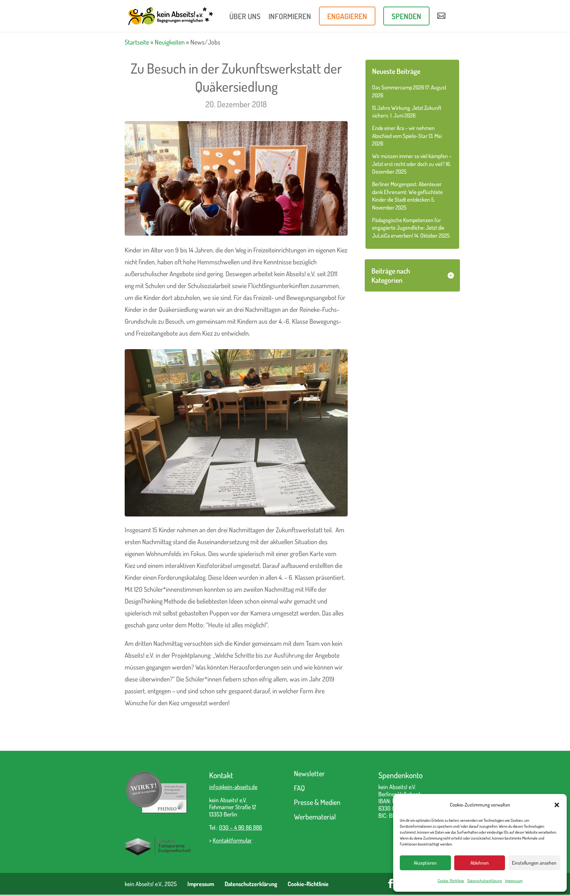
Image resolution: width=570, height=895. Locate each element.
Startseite (137, 42)
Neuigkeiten (170, 42)
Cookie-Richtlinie (451, 880)
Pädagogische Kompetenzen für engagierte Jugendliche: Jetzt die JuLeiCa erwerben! (408, 227)
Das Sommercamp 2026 (398, 87)
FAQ (299, 787)
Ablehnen (479, 863)
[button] (557, 805)
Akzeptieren (425, 863)
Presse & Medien (317, 802)
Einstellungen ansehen (534, 863)
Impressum (513, 880)
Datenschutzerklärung (484, 880)
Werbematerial (315, 816)
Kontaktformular (232, 840)
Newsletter (309, 773)
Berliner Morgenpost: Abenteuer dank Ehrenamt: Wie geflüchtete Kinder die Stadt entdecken (407, 192)
